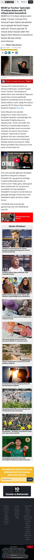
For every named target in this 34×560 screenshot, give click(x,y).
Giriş (30, 2)
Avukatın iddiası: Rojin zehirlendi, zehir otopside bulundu (15, 273)
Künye (28, 537)
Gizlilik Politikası (27, 526)
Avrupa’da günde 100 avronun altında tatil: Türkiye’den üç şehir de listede (16, 410)
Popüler (6, 518)
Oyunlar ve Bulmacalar (17, 494)
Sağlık (6, 516)
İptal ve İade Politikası (28, 519)
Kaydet (30, 479)
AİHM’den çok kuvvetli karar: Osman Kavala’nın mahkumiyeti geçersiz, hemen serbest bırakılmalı (16, 250)
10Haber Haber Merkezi (14, 45)
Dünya (6, 512)
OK (30, 546)
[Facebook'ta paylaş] (6, 52)
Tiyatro (17, 516)
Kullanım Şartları (28, 511)
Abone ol (24, 2)
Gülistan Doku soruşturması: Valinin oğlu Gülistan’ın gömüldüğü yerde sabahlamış (16, 295)
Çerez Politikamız (27, 515)
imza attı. (20, 108)
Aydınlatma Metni (28, 507)
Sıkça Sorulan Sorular (27, 531)
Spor (6, 514)
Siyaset (6, 508)
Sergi (17, 518)
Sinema (17, 514)
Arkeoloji (17, 510)
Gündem (6, 506)
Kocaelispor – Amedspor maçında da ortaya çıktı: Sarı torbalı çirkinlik (17, 432)
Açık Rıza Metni (28, 522)
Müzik (17, 512)
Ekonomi (6, 510)
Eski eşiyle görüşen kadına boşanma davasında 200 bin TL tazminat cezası (15, 340)
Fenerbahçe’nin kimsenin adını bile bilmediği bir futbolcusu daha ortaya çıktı (16, 459)
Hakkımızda (27, 535)
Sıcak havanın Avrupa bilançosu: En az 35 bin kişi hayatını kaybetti (16, 384)
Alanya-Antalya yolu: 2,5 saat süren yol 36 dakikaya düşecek (16, 362)
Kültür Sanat (6, 47)
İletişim (27, 539)
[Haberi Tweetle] (2, 52)
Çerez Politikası (7, 557)
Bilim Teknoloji (6, 521)
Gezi (6, 523)
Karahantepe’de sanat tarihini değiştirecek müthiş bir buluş (16, 317)
